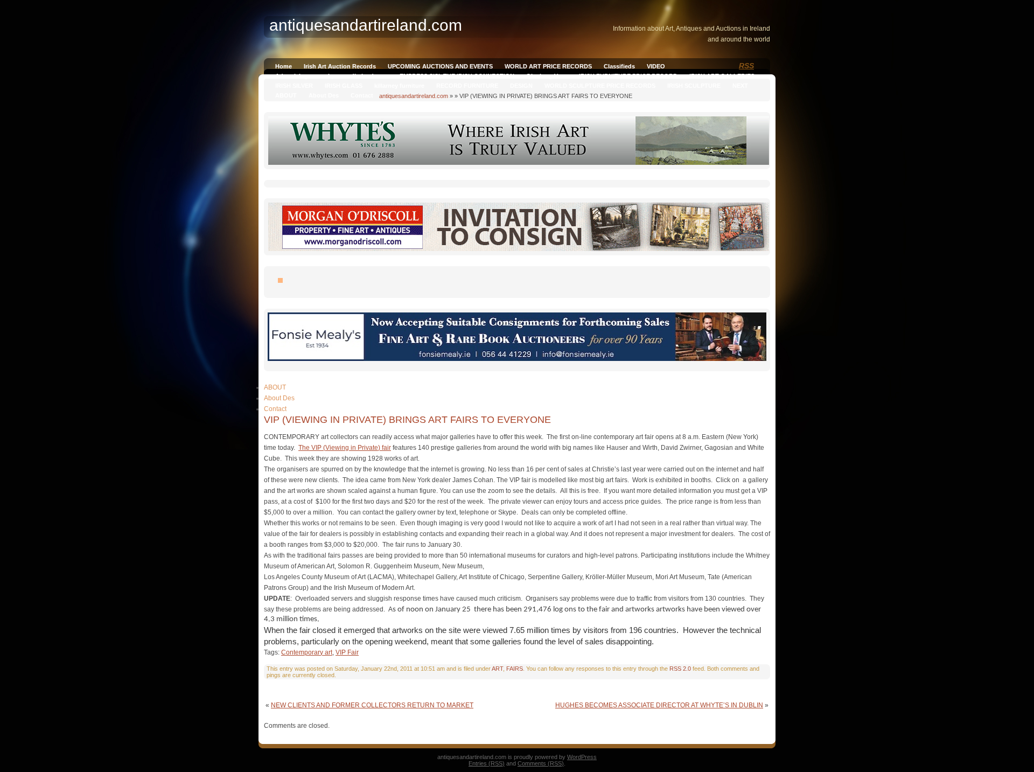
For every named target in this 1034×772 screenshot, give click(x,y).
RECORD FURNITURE (467, 85)
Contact (362, 95)
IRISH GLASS (343, 85)
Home (283, 66)
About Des (324, 95)
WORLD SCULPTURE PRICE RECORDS (599, 85)
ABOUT (286, 95)
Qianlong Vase (546, 76)
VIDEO (656, 66)
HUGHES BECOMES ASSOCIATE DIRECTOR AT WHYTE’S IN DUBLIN (659, 705)
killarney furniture (399, 85)
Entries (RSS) (487, 763)
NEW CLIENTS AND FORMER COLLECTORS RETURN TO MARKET (372, 705)
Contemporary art (306, 652)
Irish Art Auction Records (340, 66)
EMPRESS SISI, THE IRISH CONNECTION (457, 76)
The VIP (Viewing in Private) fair (344, 447)
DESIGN (521, 85)
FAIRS (514, 668)
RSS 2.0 (680, 668)
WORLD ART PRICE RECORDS (548, 66)
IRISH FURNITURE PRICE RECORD (628, 76)
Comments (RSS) (541, 763)
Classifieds (619, 66)
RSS (746, 65)
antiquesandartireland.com (413, 96)
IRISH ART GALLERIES (721, 76)
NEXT (740, 85)
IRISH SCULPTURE (694, 85)
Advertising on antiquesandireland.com (331, 76)
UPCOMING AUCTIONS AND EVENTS (440, 66)
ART (497, 668)
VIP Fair (347, 652)
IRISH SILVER (294, 85)
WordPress (582, 757)
